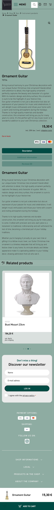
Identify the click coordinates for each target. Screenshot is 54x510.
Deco (17, 13)
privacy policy (28, 395)
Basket (50, 4)
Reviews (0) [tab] (27, 164)
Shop (11, 13)
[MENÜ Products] (16, 4)
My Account (40, 4)
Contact (45, 4)
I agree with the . (22, 395)
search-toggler (34, 5)
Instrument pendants (30, 13)
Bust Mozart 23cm (15, 324)
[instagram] (27, 441)
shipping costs (46, 130)
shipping (11, 340)
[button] (23, 348)
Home (4, 13)
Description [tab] (27, 150)
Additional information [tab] (27, 157)
